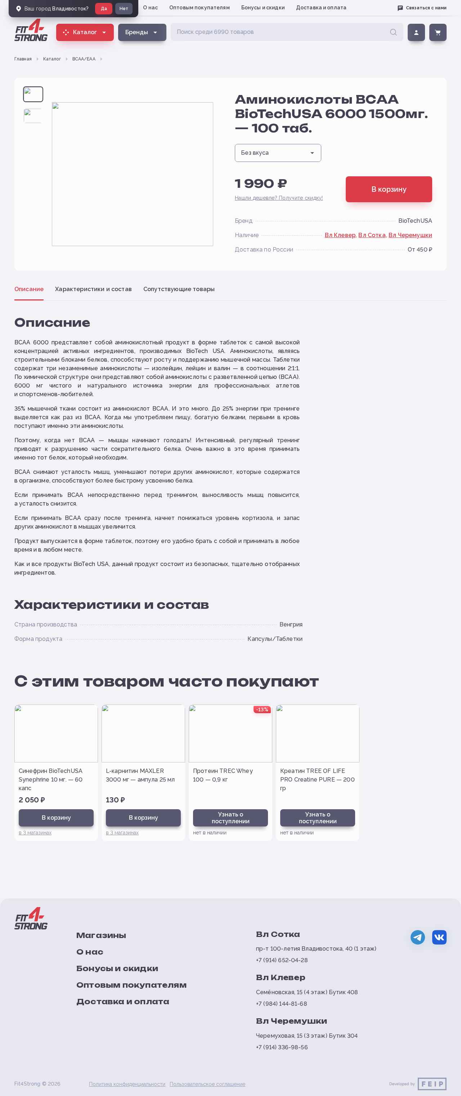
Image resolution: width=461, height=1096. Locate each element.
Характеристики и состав (93, 289)
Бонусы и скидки (263, 7)
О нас (150, 7)
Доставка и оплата (321, 7)
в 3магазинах (35, 832)
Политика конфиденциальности (127, 1084)
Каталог (52, 59)
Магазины (101, 935)
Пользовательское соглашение (207, 1084)
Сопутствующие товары (179, 289)
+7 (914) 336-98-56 (282, 1047)
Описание (29, 289)
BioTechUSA (415, 220)
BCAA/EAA (83, 59)
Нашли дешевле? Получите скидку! (279, 198)
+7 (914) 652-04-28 (282, 960)
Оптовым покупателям (199, 7)
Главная (23, 59)
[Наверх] (443, 1087)
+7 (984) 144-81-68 (281, 1003)
